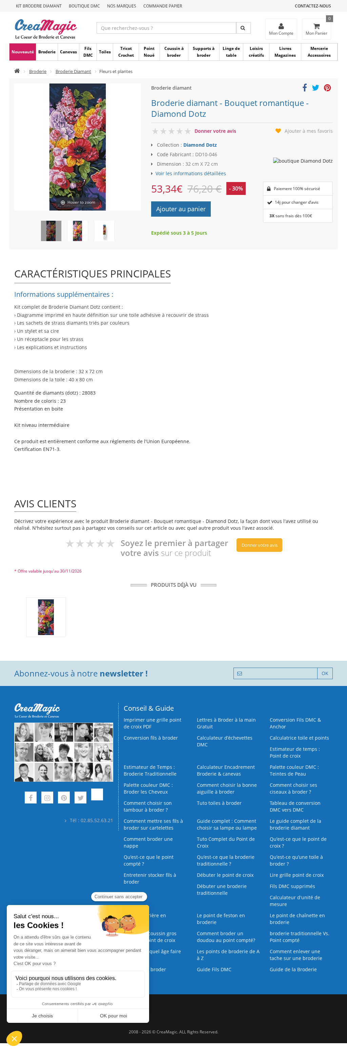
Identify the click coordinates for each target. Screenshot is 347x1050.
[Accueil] (17, 71)
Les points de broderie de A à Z (228, 954)
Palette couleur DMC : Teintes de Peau (294, 770)
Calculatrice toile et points (299, 738)
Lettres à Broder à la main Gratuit (226, 723)
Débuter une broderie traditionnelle (222, 889)
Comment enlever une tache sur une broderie (296, 954)
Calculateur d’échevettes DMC (224, 741)
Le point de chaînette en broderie (297, 918)
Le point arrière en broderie (145, 918)
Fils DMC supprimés (292, 886)
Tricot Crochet (126, 52)
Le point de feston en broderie (221, 918)
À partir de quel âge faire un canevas (152, 954)
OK (325, 673)
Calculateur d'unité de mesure (295, 900)
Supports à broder (204, 52)
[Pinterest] (64, 798)
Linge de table (231, 52)
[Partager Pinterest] (327, 89)
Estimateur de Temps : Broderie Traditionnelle (150, 770)
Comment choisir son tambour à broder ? (148, 806)
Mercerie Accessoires (319, 52)
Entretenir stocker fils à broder (150, 878)
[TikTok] (97, 798)
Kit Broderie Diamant (39, 6)
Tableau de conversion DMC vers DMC (295, 806)
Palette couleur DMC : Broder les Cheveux (148, 788)
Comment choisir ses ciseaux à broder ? (293, 788)
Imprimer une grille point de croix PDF (152, 723)
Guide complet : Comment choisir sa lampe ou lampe (227, 824)
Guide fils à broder (145, 969)
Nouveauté (23, 52)
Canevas (68, 52)
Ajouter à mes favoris (309, 131)
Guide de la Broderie (293, 969)
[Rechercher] (243, 28)
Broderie (47, 52)
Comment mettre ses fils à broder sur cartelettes (153, 824)
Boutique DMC (84, 6)
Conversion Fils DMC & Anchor (295, 723)
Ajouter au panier (181, 209)
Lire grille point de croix (297, 875)
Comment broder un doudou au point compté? (226, 936)
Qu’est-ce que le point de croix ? (298, 842)
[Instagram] (47, 798)
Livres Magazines (285, 52)
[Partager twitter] (315, 89)
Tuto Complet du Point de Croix (226, 842)
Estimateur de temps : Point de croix (295, 752)
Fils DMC (88, 52)
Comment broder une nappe (148, 842)
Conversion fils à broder (151, 738)
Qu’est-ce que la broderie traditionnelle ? (225, 860)
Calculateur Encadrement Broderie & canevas (226, 770)
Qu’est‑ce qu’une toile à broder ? (296, 860)
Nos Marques (121, 6)
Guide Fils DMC (214, 969)
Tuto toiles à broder (219, 803)
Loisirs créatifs (256, 52)
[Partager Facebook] (304, 89)
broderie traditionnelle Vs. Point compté (299, 936)
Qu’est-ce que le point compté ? (149, 860)
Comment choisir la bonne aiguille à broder (227, 788)
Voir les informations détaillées (191, 173)
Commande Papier (162, 6)
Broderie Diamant (73, 71)
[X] (80, 798)
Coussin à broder (174, 52)
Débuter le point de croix (225, 875)
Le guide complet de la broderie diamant (295, 824)
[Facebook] (31, 798)
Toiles (105, 52)
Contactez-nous (313, 6)
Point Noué (149, 52)
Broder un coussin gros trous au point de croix (150, 936)
